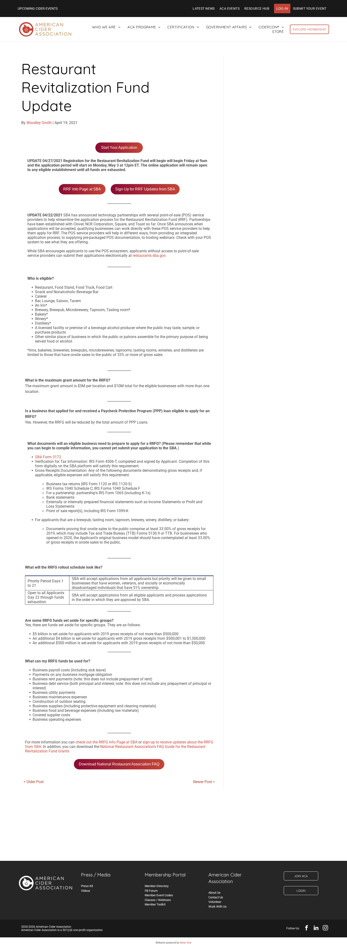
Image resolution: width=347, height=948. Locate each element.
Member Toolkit (155, 904)
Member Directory (157, 886)
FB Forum (151, 890)
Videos (85, 890)
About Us (214, 892)
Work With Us (217, 906)
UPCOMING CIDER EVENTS (38, 8)
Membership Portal (165, 875)
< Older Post (34, 782)
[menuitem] (203, 8)
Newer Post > (204, 782)
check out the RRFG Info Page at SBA (106, 742)
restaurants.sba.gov (149, 255)
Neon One (185, 942)
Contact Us (215, 897)
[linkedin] (316, 928)
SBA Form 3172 (48, 457)
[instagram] (325, 928)
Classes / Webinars (158, 900)
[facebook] (306, 928)
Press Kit (87, 886)
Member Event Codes (159, 895)
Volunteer (214, 902)
